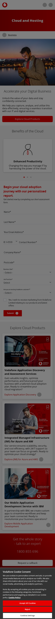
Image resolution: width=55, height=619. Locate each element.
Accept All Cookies (27, 603)
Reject (27, 609)
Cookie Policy (29, 598)
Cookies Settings (27, 616)
